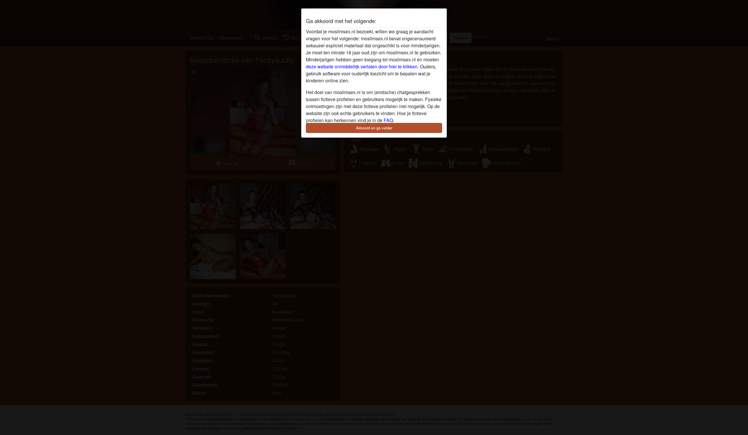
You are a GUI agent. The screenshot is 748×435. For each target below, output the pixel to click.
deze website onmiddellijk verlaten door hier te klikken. (362, 66)
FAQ (388, 120)
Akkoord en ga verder (374, 128)
